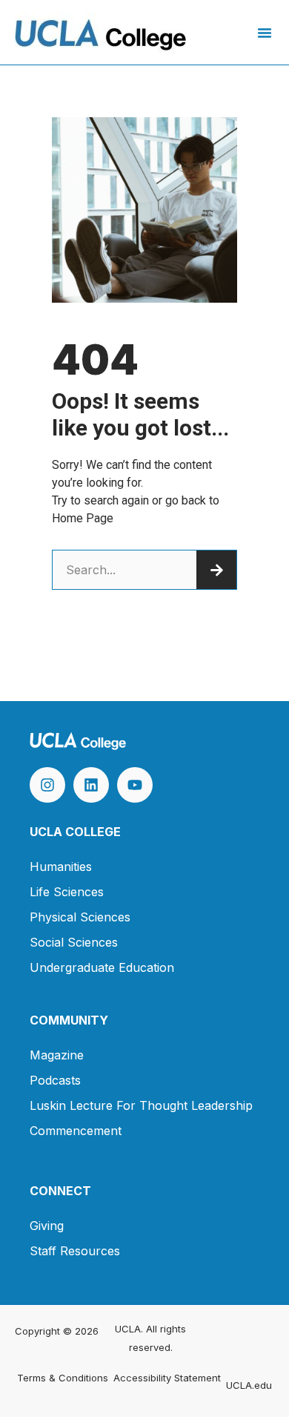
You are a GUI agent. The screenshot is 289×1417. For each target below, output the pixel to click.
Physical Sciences (80, 917)
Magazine (57, 1055)
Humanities (61, 866)
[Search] (216, 569)
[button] (264, 33)
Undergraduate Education (102, 967)
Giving (47, 1225)
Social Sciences (74, 942)
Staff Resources (75, 1250)
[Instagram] (47, 785)
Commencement (76, 1130)
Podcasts (55, 1080)
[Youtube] (135, 785)
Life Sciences (67, 891)
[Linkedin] (91, 785)
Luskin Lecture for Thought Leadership (141, 1105)
